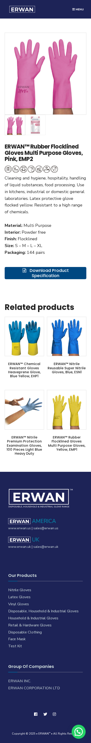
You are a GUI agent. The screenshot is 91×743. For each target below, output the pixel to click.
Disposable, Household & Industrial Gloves (43, 611)
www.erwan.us (19, 528)
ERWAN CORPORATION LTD (34, 688)
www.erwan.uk (19, 547)
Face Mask (17, 639)
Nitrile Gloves (19, 590)
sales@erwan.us (45, 528)
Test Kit (15, 646)
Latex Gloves (19, 597)
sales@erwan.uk (45, 547)
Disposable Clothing (25, 632)
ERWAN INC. (19, 681)
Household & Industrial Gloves (33, 618)
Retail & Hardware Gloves (30, 625)
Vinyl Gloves (18, 604)
